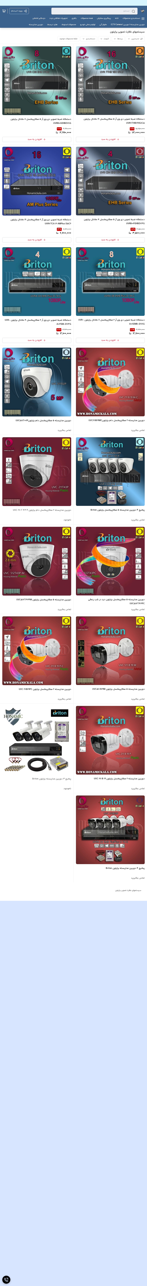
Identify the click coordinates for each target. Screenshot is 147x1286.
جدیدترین (135, 38)
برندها (120, 38)
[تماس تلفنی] (6, 1280)
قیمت (106, 38)
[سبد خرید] (4, 11)
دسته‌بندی (90, 38)
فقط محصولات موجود (68, 38)
